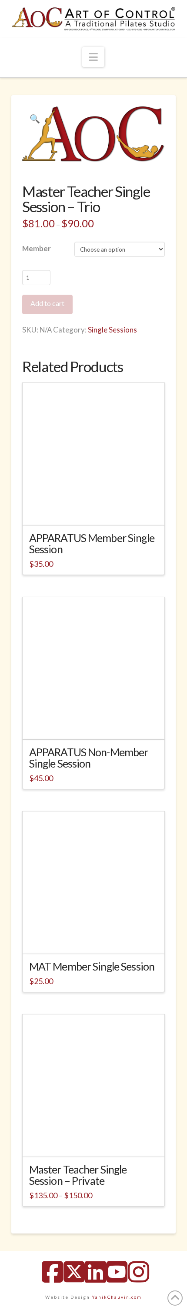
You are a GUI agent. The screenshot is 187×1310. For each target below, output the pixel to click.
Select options (96, 1142)
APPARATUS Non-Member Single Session (88, 757)
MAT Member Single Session (91, 966)
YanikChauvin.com (117, 1297)
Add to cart (47, 303)
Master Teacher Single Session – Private (78, 1175)
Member (36, 248)
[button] (93, 57)
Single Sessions (112, 329)
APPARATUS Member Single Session (91, 543)
